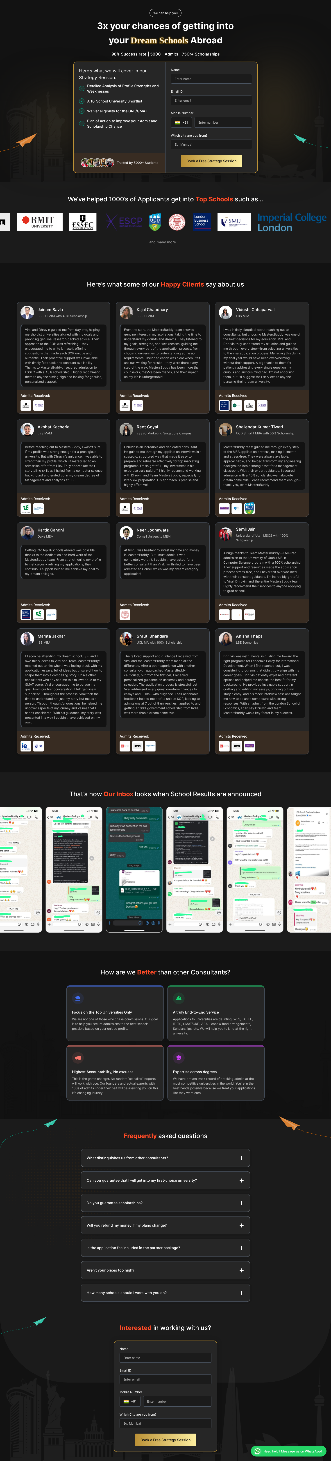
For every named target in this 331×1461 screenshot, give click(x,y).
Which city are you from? (189, 135)
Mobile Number (182, 113)
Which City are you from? (138, 1414)
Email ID (177, 91)
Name (175, 70)
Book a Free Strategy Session (211, 161)
